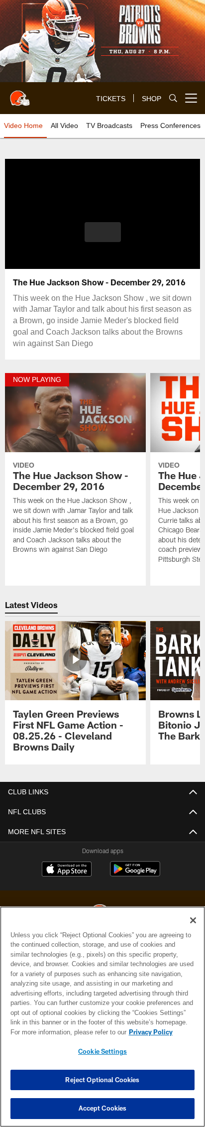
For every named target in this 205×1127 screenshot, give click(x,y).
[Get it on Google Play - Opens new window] (135, 874)
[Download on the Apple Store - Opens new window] (66, 870)
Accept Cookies (103, 1108)
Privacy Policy (65, 1032)
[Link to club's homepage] (20, 94)
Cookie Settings (102, 1051)
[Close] (193, 920)
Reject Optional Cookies (102, 1080)
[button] (102, 238)
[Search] (173, 98)
